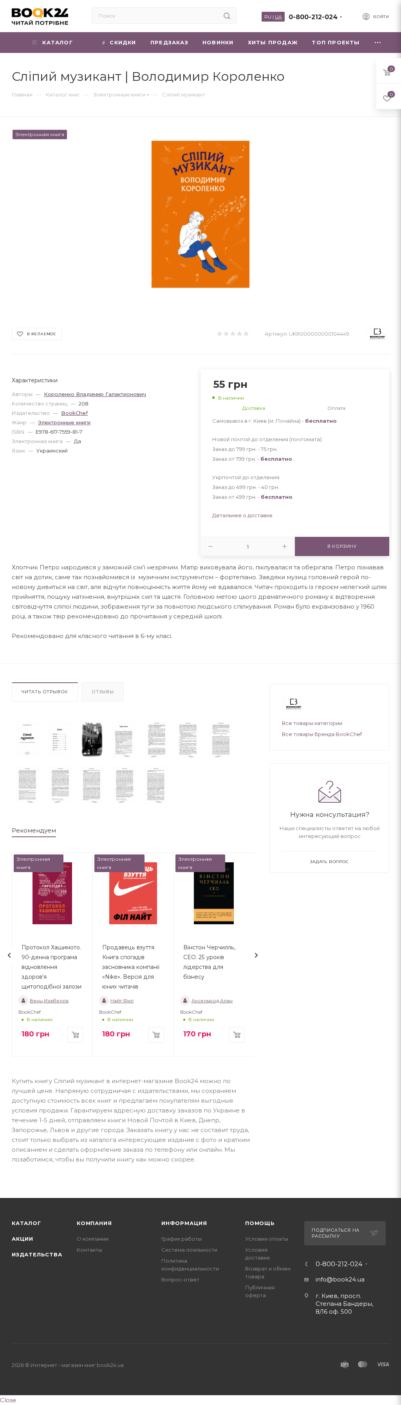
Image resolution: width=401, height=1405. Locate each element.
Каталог (26, 1223)
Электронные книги (64, 422)
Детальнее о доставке (242, 515)
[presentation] (9, 955)
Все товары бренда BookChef (322, 734)
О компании (92, 1239)
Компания (94, 1223)
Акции (22, 1239)
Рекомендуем (34, 830)
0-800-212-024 (313, 17)
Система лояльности (189, 1250)
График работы (181, 1239)
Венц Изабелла (49, 1000)
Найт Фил (122, 1000)
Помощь (260, 1223)
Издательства (37, 1254)
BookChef (74, 413)
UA (278, 17)
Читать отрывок (45, 691)
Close (8, 1400)
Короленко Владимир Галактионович (95, 394)
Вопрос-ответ (180, 1279)
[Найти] (227, 15)
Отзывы (103, 691)
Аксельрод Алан (212, 1000)
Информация (184, 1223)
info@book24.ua (340, 1279)
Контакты (89, 1250)
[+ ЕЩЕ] (378, 42)
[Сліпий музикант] (28, 739)
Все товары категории (312, 723)
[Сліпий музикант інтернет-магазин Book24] (201, 214)
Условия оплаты (266, 1239)
